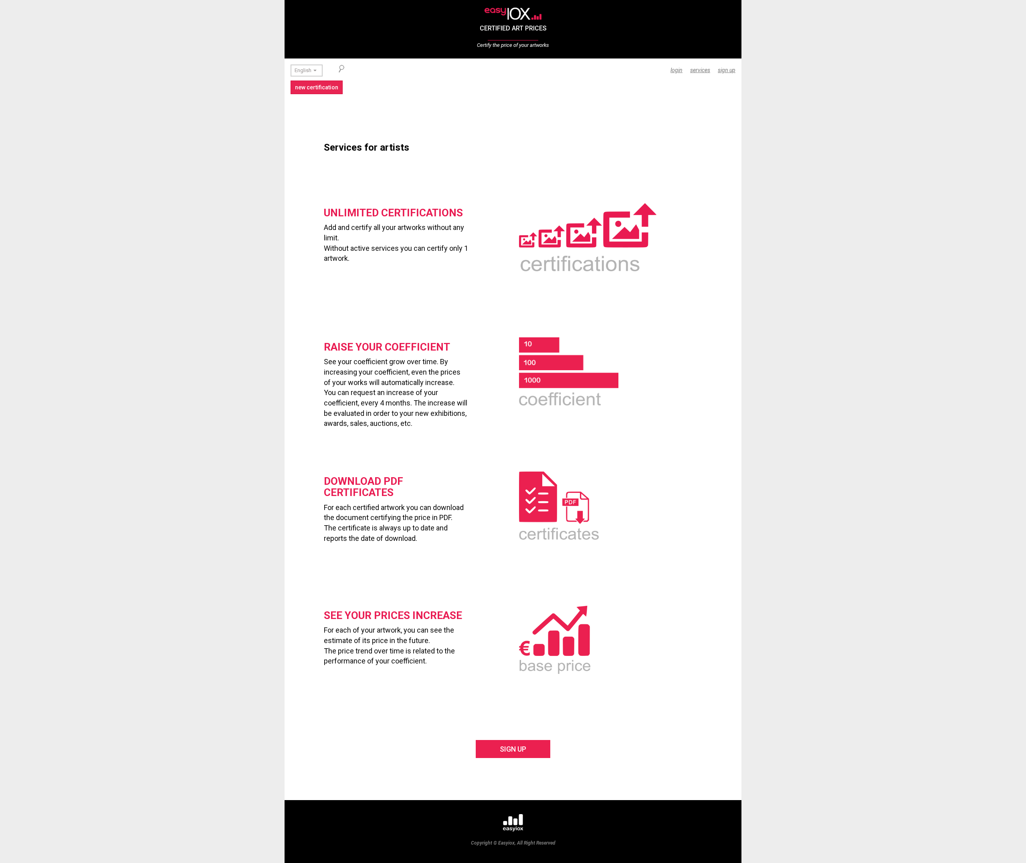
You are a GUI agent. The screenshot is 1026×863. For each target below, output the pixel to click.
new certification (316, 87)
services (700, 70)
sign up (726, 70)
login (677, 70)
